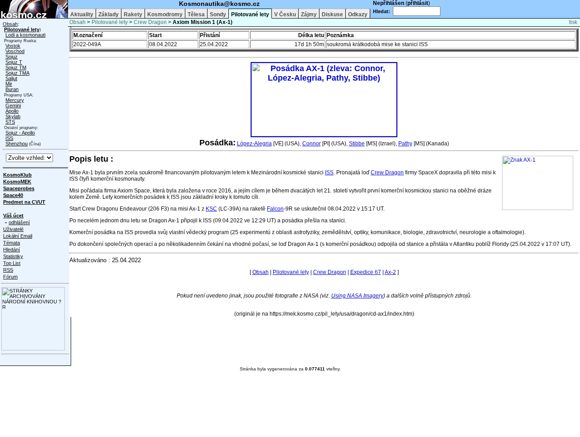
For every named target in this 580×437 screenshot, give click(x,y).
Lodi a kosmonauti (25, 35)
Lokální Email (17, 236)
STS (10, 122)
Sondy (218, 14)
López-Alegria (254, 143)
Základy (108, 14)
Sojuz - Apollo (20, 132)
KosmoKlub (17, 175)
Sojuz (11, 56)
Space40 (13, 195)
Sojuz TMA (17, 73)
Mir (8, 83)
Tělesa (196, 14)
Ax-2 (390, 272)
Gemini (13, 105)
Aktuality (81, 14)
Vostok (12, 45)
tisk (573, 22)
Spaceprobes (18, 188)
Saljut (11, 78)
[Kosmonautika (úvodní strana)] (34, 16)
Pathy (405, 143)
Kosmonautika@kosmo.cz (219, 3)
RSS (8, 270)
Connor (311, 143)
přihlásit (417, 3)
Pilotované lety (250, 14)
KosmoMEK (17, 181)
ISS (9, 138)
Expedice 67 (365, 272)
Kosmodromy (165, 14)
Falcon (275, 209)
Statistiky (13, 256)
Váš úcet (13, 215)
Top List (11, 263)
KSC (211, 209)
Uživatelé (13, 229)
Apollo (12, 111)
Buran (12, 89)
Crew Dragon (150, 22)
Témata (11, 242)
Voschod (14, 51)
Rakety (133, 14)
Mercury (14, 100)
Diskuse (332, 14)
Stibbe (357, 143)
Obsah (10, 24)
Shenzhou (16, 143)
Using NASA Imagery (357, 296)
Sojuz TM (15, 67)
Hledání (11, 249)
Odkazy (357, 14)
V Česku (285, 14)
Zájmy (309, 14)
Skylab (12, 116)
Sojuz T (13, 62)
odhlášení (19, 222)
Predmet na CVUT (24, 202)
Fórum (10, 276)
